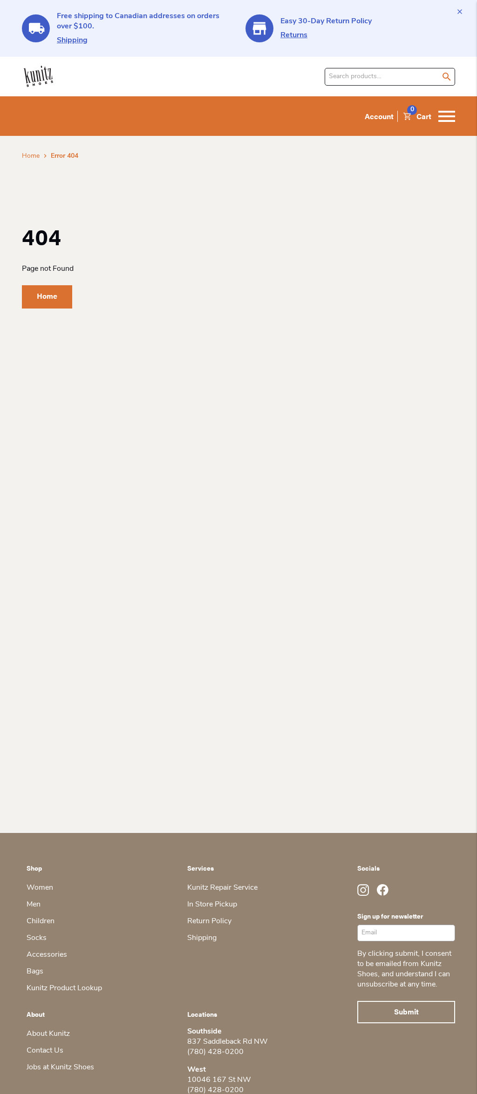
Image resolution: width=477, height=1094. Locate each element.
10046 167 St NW (219, 1080)
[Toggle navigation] (447, 116)
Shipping (72, 40)
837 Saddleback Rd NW (227, 1042)
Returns (293, 35)
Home (31, 156)
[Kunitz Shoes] (38, 76)
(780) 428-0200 (215, 1052)
